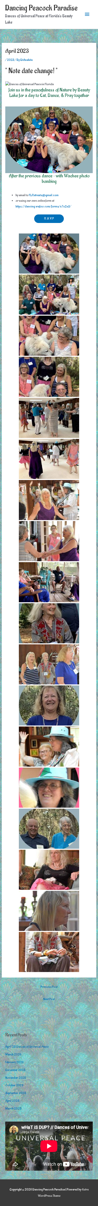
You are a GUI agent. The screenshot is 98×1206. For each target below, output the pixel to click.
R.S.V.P (49, 218)
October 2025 (14, 1085)
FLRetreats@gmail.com (44, 195)
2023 (10, 60)
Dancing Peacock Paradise (41, 8)
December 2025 (15, 1070)
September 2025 (15, 1093)
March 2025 (13, 1109)
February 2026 (14, 1062)
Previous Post (49, 987)
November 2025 (15, 1078)
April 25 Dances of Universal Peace (26, 1047)
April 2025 (12, 1101)
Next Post (49, 999)
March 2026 (13, 1054)
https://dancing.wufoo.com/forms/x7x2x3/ (43, 206)
